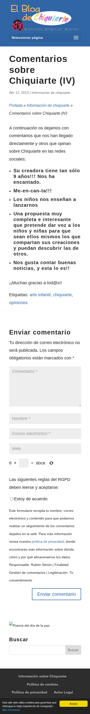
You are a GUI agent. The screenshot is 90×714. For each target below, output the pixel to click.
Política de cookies (42, 684)
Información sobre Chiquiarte (42, 676)
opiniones (18, 302)
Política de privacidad (29, 692)
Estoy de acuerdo (31, 498)
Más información (11, 710)
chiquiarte (62, 294)
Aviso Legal (63, 692)
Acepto (74, 703)
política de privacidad (48, 541)
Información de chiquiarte (51, 93)
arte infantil (40, 294)
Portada (16, 105)
